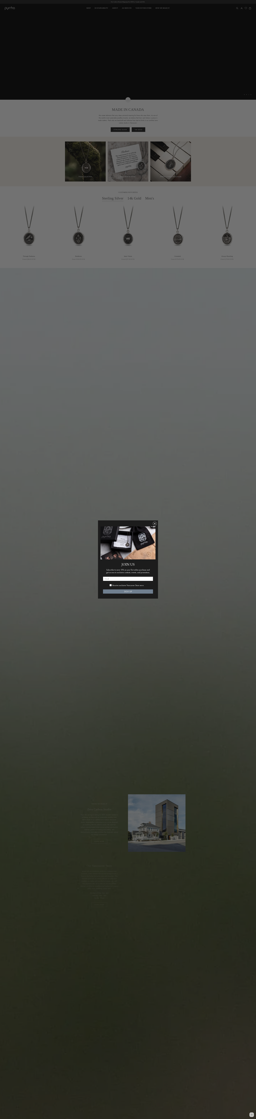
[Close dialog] (154, 523)
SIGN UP (128, 591)
